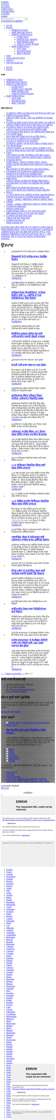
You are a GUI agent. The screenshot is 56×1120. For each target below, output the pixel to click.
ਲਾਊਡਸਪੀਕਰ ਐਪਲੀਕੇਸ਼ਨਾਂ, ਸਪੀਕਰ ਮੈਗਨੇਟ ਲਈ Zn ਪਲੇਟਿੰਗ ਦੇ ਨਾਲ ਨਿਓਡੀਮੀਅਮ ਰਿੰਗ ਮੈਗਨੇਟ (28, 295)
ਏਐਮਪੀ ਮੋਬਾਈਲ (13, 777)
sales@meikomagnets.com (23, 689)
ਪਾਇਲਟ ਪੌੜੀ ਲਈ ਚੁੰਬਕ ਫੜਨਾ (18, 218)
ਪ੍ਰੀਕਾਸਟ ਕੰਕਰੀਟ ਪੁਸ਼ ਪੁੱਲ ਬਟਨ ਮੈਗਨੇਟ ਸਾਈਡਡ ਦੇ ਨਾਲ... (29, 148)
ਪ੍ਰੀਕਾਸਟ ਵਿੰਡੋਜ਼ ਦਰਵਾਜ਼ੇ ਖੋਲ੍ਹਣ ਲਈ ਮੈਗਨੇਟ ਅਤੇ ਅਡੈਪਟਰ (29, 125)
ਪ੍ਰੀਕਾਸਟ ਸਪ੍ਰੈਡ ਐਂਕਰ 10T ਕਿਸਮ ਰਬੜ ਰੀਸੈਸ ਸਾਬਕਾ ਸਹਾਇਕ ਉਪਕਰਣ (29, 433)
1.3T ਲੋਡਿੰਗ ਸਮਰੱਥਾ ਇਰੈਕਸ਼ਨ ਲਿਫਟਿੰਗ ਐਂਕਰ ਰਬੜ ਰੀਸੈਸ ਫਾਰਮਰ (30, 502)
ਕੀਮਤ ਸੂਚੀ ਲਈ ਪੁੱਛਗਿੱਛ (11, 712)
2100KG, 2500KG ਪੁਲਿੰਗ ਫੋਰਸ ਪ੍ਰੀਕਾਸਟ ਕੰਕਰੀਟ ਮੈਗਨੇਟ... (30, 204)
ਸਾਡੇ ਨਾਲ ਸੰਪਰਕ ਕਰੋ (14, 63)
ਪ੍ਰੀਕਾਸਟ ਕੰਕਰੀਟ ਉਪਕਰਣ (28, 44)
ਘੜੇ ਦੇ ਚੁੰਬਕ (21, 49)
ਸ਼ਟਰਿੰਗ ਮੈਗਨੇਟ (23, 37)
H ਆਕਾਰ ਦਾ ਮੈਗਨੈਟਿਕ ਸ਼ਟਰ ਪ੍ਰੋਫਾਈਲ (22, 141)
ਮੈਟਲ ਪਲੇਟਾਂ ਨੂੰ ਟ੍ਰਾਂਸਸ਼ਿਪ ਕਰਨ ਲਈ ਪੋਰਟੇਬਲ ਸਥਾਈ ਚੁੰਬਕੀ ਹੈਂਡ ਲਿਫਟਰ (28, 572)
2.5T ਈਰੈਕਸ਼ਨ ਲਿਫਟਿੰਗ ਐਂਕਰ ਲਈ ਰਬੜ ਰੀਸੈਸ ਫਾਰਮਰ (28, 466)
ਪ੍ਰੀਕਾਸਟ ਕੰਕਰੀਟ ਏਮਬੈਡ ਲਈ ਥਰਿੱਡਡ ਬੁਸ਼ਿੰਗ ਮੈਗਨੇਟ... (28, 181)
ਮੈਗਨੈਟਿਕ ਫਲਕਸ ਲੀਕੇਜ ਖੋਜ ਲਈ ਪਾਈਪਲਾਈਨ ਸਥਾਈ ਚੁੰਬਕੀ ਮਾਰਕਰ (28, 335)
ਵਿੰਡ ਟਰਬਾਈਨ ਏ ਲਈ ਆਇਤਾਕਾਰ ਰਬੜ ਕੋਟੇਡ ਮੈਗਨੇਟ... (28, 169)
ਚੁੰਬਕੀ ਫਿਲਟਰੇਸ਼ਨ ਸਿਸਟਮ (21, 32)
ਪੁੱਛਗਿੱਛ (14, 278)
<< (2, 674)
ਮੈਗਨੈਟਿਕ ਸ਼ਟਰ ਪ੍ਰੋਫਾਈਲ (27, 39)
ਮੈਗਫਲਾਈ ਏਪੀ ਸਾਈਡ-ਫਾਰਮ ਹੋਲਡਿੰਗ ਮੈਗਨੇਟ (24, 174)
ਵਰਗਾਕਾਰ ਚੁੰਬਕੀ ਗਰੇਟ (15, 209)
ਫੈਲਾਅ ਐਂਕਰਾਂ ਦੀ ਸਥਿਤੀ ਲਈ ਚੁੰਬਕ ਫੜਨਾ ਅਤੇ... (25, 188)
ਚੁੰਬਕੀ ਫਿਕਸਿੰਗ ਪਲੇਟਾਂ (25, 42)
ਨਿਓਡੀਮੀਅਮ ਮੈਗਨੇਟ (19, 30)
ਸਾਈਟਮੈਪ (10, 774)
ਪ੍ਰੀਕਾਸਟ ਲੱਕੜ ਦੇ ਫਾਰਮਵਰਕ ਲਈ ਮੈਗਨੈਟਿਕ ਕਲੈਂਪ (26, 129)
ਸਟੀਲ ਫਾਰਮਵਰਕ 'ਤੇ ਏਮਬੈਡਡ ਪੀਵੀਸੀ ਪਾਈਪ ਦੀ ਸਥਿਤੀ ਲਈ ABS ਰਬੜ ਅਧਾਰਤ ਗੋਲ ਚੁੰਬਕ (29, 643)
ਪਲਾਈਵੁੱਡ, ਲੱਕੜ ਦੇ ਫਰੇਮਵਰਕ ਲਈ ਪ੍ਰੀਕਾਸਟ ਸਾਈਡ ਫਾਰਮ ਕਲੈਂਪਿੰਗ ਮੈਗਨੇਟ (30, 538)
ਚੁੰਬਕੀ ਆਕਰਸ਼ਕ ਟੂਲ (14, 223)
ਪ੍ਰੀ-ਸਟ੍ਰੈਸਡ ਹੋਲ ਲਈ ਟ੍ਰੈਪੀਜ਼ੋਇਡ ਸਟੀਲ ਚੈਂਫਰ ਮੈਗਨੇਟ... (28, 155)
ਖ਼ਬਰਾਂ (8, 56)
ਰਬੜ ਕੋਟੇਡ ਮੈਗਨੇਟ (24, 51)
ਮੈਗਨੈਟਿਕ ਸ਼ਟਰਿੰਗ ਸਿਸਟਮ (21, 35)
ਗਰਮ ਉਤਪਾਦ (11, 772)
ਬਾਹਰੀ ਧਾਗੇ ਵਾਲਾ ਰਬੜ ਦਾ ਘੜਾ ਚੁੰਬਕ (28, 364)
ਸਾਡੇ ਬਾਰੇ (9, 60)
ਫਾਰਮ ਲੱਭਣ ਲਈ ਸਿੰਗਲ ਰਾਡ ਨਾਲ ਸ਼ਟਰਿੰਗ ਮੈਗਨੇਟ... (26, 136)
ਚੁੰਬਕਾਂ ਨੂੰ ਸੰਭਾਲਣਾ (24, 53)
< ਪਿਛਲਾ (7, 674)
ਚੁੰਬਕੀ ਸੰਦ (42, 779)
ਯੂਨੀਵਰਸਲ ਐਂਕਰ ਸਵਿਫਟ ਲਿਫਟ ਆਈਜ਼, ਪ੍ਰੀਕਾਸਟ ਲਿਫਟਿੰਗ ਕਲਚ (27, 397)
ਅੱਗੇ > (19, 674)
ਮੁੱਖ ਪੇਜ (9, 25)
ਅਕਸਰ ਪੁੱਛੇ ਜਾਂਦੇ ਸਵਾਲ (15, 58)
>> (23, 674)
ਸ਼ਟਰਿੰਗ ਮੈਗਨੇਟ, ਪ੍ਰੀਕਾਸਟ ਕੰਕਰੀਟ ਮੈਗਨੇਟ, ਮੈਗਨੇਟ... (27, 162)
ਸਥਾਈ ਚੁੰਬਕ (44, 781)
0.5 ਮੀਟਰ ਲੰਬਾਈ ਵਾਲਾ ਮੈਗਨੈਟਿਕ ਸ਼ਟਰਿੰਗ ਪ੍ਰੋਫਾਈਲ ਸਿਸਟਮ (30, 195)
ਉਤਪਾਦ (9, 28)
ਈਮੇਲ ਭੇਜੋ (5, 788)
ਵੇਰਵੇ (20, 278)
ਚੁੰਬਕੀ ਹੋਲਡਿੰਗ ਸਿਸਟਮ (20, 46)
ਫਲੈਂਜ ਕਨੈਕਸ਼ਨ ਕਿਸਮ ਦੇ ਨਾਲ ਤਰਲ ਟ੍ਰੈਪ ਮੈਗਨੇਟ (25, 213)
